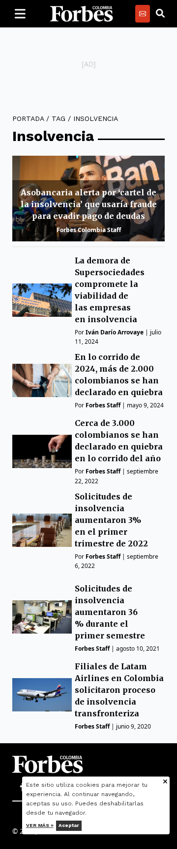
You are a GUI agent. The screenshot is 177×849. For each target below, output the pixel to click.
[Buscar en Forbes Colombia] (160, 14)
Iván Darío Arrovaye (115, 332)
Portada (28, 118)
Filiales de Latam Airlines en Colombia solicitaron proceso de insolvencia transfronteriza (119, 689)
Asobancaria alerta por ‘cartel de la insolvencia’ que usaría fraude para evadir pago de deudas (89, 204)
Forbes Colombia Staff (89, 230)
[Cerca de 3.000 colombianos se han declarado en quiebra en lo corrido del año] (42, 451)
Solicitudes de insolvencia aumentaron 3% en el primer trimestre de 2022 (111, 520)
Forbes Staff (103, 405)
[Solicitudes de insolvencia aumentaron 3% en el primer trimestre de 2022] (42, 530)
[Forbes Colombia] (81, 14)
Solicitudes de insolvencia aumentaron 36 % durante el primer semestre (110, 612)
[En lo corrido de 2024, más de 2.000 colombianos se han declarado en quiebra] (42, 380)
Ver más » (40, 825)
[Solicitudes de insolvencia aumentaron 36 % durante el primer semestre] (42, 617)
